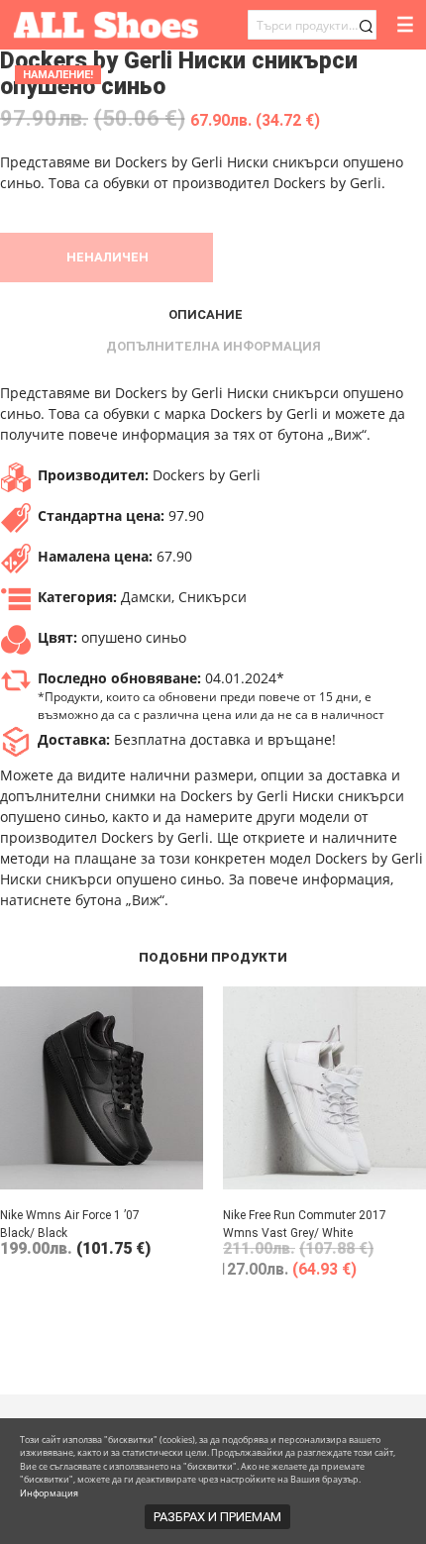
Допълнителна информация (213, 346)
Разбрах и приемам (217, 1516)
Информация (49, 1493)
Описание (205, 314)
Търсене (365, 26)
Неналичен (107, 257)
